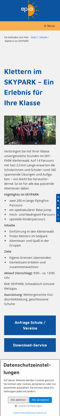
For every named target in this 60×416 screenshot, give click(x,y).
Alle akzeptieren (40, 400)
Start (34, 37)
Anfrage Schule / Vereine (30, 325)
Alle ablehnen (18, 400)
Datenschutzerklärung (23, 412)
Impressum (41, 412)
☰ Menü (49, 26)
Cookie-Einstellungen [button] (29, 406)
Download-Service (30, 345)
